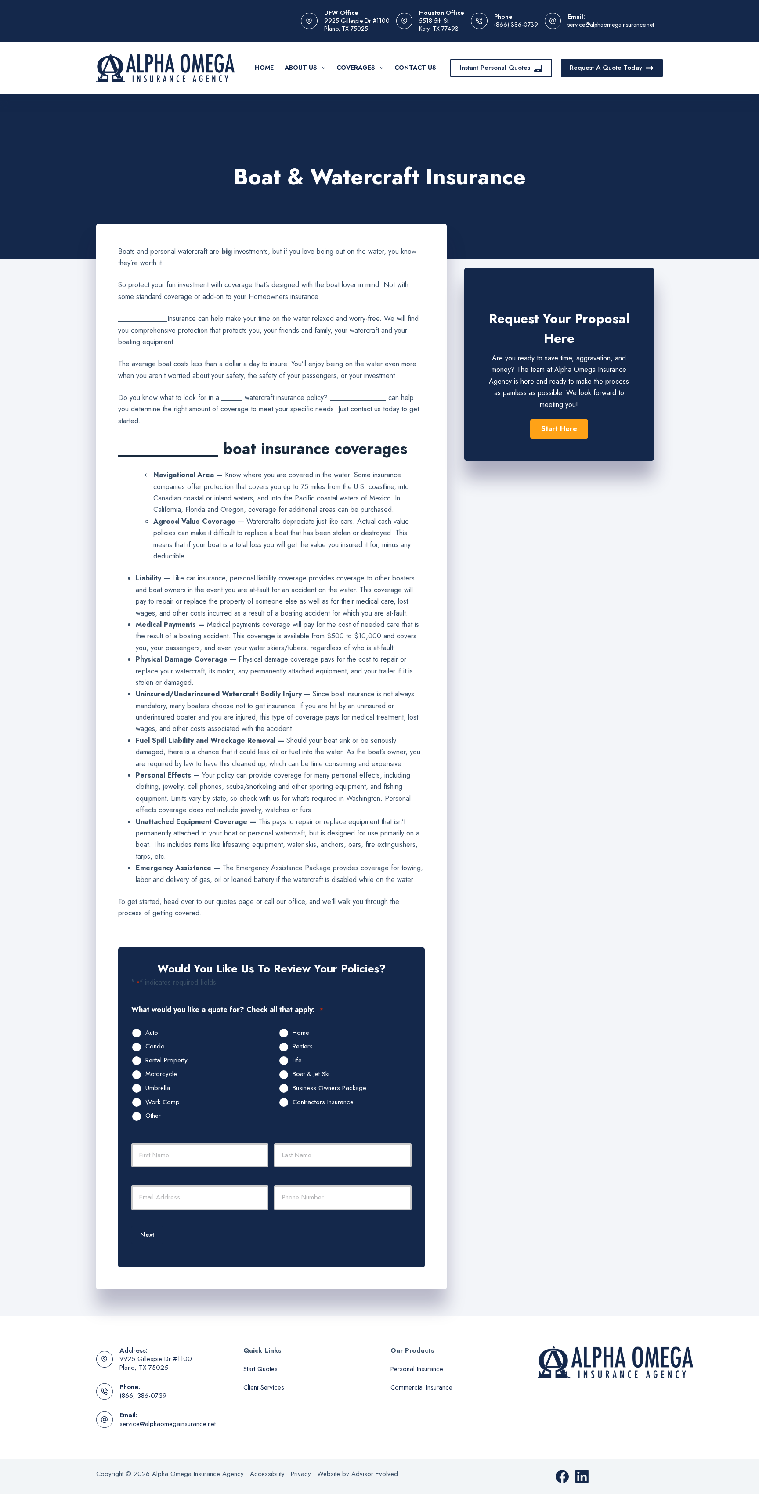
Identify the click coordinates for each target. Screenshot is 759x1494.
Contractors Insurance (323, 1102)
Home (264, 67)
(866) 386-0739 (516, 24)
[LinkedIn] (582, 1476)
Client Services (263, 1387)
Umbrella (157, 1088)
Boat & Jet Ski (311, 1074)
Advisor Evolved (374, 1474)
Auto (151, 1033)
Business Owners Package (329, 1088)
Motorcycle (161, 1074)
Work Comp (162, 1102)
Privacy (301, 1474)
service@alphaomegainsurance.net (610, 24)
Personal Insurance (416, 1369)
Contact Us (415, 67)
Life (297, 1060)
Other (153, 1116)
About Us (301, 67)
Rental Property (166, 1060)
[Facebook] (562, 1476)
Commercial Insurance (421, 1387)
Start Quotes (260, 1369)
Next (147, 1234)
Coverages (355, 67)
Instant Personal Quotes (495, 67)
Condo (155, 1046)
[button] (559, 429)
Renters (303, 1046)
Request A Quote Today (606, 67)
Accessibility (267, 1474)
